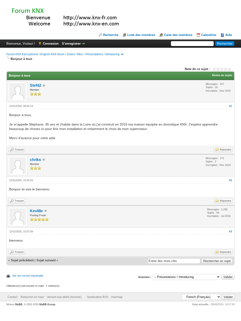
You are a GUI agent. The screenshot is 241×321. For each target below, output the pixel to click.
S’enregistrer (71, 43)
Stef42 (35, 85)
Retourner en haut (32, 297)
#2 (230, 180)
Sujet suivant (46, 260)
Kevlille (36, 211)
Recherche (110, 35)
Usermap (117, 297)
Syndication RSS (97, 297)
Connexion (51, 43)
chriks (35, 160)
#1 (230, 106)
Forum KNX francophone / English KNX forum (35, 54)
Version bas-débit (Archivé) (64, 297)
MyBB (18, 304)
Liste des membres (141, 35)
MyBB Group (47, 304)
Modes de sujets (222, 75)
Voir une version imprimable (27, 275)
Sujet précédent (22, 260)
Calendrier (208, 35)
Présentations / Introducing (102, 54)
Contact (12, 297)
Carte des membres (178, 35)
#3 (230, 231)
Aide (228, 35)
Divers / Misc (75, 54)
